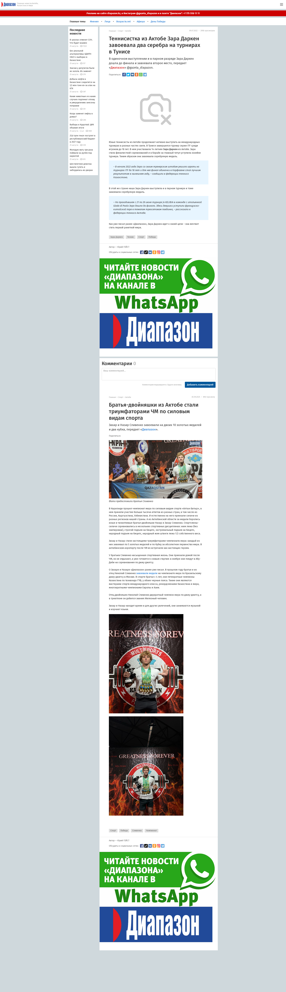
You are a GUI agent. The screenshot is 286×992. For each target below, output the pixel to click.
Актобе (128, 31)
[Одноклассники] (136, 74)
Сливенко (137, 830)
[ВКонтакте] (132, 74)
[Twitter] (128, 74)
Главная (112, 31)
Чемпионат (151, 830)
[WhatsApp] (141, 74)
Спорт (120, 31)
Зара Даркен (116, 237)
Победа (152, 237)
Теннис (130, 237)
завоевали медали (146, 573)
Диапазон (117, 67)
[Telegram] (145, 74)
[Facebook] (124, 74)
